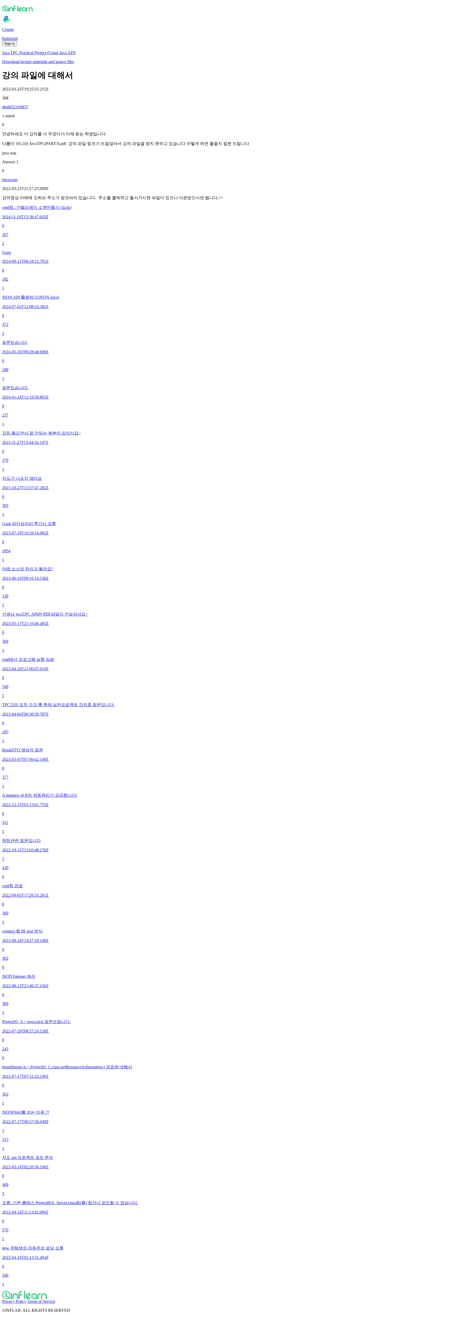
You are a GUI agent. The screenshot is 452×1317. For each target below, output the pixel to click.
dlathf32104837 (15, 107)
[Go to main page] (226, 1295)
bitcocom (9, 179)
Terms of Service (41, 1301)
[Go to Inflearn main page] (226, 8)
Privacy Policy (14, 1301)
